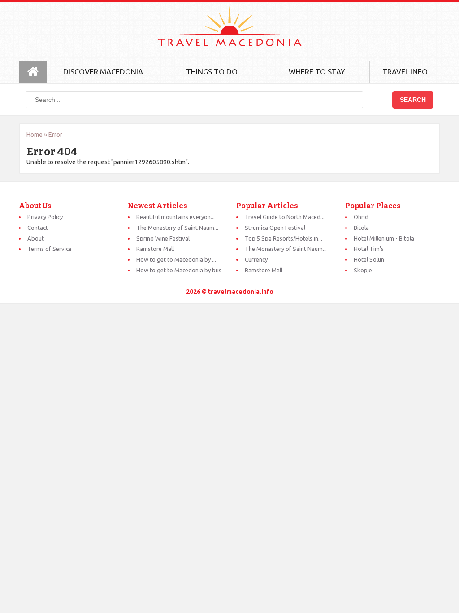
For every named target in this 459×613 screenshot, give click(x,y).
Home (34, 134)
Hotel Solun (369, 259)
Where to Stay (317, 71)
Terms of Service (49, 248)
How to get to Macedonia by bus (178, 270)
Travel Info (405, 71)
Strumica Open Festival (275, 227)
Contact (37, 227)
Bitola (361, 227)
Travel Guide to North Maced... (285, 217)
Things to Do (212, 71)
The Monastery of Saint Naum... (177, 227)
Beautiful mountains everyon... (175, 217)
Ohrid (361, 217)
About (35, 238)
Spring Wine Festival (163, 238)
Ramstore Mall (155, 248)
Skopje (363, 270)
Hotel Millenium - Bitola (384, 238)
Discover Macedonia (103, 71)
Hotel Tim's (369, 248)
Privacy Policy (45, 217)
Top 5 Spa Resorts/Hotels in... (283, 238)
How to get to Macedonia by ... (176, 259)
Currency (256, 259)
